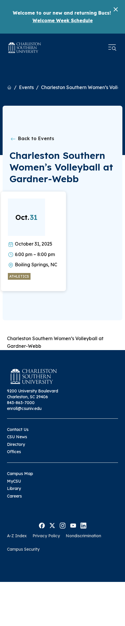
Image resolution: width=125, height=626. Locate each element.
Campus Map (20, 473)
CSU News (17, 436)
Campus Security (23, 549)
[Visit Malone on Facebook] (42, 525)
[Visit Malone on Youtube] (73, 525)
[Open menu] (112, 47)
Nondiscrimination (83, 535)
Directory (16, 444)
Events (26, 87)
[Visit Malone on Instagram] (63, 525)
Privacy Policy (46, 535)
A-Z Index (17, 535)
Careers (14, 496)
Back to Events (35, 138)
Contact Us (17, 429)
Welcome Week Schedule (63, 20)
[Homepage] (24, 48)
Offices (14, 451)
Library (14, 488)
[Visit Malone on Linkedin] (83, 525)
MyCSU (14, 481)
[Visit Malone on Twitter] (52, 525)
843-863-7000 (21, 402)
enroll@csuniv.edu (24, 408)
